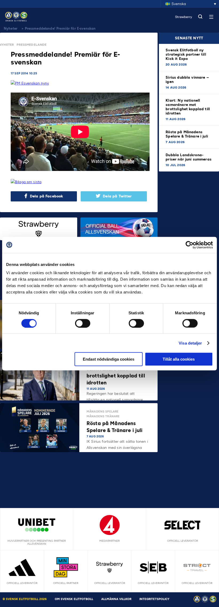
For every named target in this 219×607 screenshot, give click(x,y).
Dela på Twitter (117, 196)
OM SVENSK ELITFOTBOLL (74, 599)
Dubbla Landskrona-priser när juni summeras (189, 157)
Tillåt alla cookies (179, 359)
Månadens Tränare (103, 416)
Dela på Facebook (46, 196)
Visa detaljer (190, 343)
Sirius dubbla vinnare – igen (187, 79)
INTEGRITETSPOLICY (154, 599)
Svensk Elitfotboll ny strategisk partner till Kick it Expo (186, 54)
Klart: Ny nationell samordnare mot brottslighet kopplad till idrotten (188, 107)
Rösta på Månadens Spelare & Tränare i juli (187, 134)
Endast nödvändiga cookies (108, 359)
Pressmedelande (31, 45)
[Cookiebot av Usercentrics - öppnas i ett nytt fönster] (189, 245)
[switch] (82, 323)
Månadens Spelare (103, 411)
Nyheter (10, 28)
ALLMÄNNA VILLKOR (116, 599)
